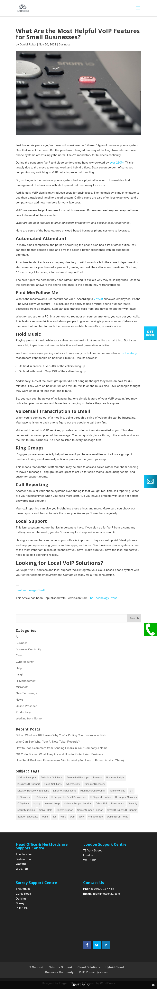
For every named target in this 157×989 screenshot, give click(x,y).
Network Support (60, 967)
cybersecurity (73, 784)
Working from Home (29, 718)
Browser (97, 777)
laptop (37, 803)
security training (26, 810)
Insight (20, 674)
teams (45, 816)
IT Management (26, 680)
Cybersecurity (25, 661)
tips (54, 816)
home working (117, 790)
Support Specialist (27, 816)
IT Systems (23, 803)
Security (132, 803)
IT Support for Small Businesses (68, 797)
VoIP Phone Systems (93, 972)
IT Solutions (40, 797)
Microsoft (22, 687)
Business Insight (115, 777)
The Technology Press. (103, 597)
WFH (81, 816)
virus (63, 816)
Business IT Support (28, 784)
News (19, 699)
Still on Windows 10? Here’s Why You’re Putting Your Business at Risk (61, 735)
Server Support (64, 810)
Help (19, 668)
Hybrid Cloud (114, 967)
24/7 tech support (27, 777)
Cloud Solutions (53, 784)
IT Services (23, 797)
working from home (117, 816)
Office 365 (101, 803)
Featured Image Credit (30, 590)
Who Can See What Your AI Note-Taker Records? (48, 741)
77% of (98, 298)
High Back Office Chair (92, 790)
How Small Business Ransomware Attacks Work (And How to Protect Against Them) (70, 760)
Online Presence (26, 706)
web (72, 816)
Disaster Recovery (94, 784)
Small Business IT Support (122, 810)
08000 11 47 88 (104, 888)
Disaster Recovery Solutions (33, 790)
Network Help (52, 803)
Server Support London (90, 810)
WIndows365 (95, 816)
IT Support (36, 967)
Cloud (19, 655)
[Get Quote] (150, 338)
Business (64, 44)
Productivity (23, 712)
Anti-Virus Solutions (52, 777)
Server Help (45, 810)
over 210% (116, 162)
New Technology (26, 693)
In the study (129, 353)
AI (17, 636)
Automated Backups (78, 777)
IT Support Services (126, 797)
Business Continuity (28, 649)
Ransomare (117, 803)
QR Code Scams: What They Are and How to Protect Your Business (59, 754)
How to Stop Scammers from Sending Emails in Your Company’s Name (62, 748)
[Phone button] (150, 635)
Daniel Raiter (28, 44)
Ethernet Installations (64, 790)
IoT (131, 790)
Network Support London (78, 803)
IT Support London (100, 797)
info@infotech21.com (106, 893)
